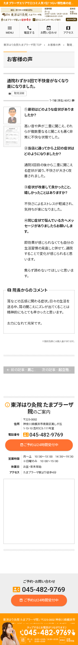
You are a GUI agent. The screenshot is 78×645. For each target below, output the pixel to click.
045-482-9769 (43, 435)
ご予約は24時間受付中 (39, 445)
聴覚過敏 (19, 93)
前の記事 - (22, 370)
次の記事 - (58, 370)
